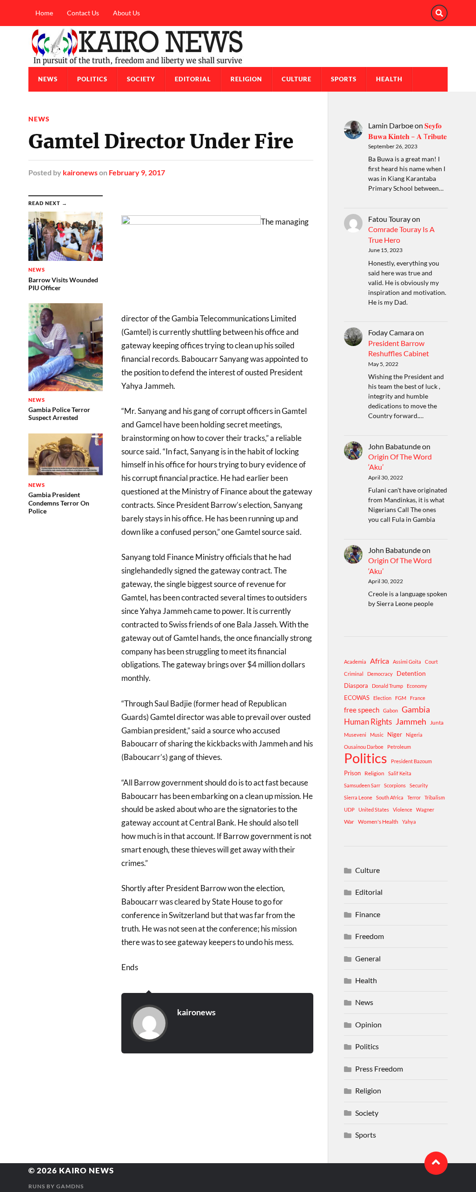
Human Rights (368, 721)
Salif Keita (399, 773)
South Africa (389, 797)
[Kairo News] (237, 47)
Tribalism (434, 797)
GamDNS (70, 1186)
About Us (126, 13)
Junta (436, 722)
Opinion (368, 1024)
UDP (349, 809)
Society (141, 79)
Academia (355, 662)
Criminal (354, 674)
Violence (402, 809)
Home (44, 13)
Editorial (193, 79)
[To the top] (436, 1163)
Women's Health (378, 821)
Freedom (369, 936)
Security (419, 785)
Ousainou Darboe (363, 747)
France (417, 698)
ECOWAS (357, 697)
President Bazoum (411, 761)
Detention (411, 673)
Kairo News (86, 1170)
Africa (379, 660)
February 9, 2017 (137, 172)
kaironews (80, 172)
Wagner (425, 809)
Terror (414, 797)
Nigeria (414, 735)
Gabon (390, 710)
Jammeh (411, 721)
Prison (352, 773)
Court (431, 662)
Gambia (416, 709)
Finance (367, 914)
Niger (394, 734)
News (48, 79)
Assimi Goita (407, 662)
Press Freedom (379, 1068)
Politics (92, 79)
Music (376, 735)
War (349, 821)
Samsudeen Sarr (362, 785)
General (368, 958)
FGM (400, 698)
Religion (246, 79)
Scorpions (395, 785)
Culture (296, 79)
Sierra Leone (358, 797)
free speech (361, 710)
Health (389, 79)
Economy (417, 686)
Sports (344, 79)
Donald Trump (387, 686)
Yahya (409, 822)
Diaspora (356, 685)
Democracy (380, 674)
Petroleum (399, 747)
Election (382, 698)
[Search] (439, 13)
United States (373, 809)
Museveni (355, 735)
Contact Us (83, 13)
